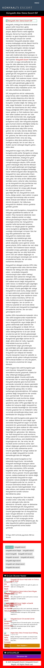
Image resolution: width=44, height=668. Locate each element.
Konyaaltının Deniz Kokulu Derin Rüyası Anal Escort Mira (24, 592)
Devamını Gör (22, 656)
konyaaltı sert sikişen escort (15, 564)
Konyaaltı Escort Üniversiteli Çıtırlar (22, 619)
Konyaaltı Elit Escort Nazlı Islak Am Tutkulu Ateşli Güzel (25, 580)
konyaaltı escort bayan (13, 550)
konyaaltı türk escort (25, 554)
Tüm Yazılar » (22, 646)
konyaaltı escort (20, 547)
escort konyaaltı (11, 554)
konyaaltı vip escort (12, 557)
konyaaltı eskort (28, 550)
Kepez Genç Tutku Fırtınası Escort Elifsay (24, 633)
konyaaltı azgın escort (13, 561)
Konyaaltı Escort (17, 7)
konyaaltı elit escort (27, 557)
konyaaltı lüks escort (13, 567)
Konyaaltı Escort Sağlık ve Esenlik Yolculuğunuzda (22, 604)
